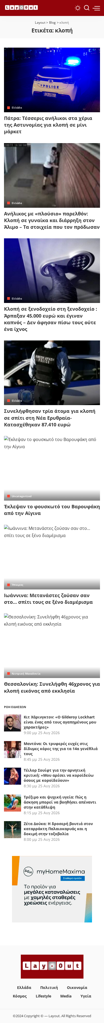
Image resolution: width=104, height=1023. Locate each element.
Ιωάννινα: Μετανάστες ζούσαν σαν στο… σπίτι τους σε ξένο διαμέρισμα (48, 598)
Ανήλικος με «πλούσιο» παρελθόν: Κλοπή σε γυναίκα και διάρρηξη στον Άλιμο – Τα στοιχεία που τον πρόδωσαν (52, 220)
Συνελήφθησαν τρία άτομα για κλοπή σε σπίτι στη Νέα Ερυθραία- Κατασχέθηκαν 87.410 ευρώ (49, 417)
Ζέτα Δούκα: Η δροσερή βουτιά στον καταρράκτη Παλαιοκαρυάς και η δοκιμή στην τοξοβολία (58, 828)
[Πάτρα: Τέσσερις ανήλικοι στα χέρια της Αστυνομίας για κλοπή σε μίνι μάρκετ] (52, 80)
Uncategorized (21, 496)
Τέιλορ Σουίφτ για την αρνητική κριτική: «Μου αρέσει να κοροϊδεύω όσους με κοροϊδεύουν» (59, 775)
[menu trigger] (96, 8)
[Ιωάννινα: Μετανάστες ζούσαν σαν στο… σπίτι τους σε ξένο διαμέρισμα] (52, 557)
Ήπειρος (17, 584)
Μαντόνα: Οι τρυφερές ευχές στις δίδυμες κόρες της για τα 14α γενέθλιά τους (61, 748)
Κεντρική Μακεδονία (26, 673)
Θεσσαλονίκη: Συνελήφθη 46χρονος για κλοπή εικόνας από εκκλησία (52, 687)
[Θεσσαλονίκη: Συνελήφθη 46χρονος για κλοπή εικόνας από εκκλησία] (52, 645)
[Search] (86, 8)
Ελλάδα (17, 107)
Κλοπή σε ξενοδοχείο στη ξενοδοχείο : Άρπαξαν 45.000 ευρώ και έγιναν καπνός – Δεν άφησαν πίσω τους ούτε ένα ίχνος (50, 319)
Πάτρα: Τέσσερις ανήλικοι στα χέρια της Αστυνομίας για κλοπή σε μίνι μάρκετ (48, 125)
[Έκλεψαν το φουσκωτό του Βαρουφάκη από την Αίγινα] (52, 468)
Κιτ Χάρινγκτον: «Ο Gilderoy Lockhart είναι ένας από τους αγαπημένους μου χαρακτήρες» (60, 722)
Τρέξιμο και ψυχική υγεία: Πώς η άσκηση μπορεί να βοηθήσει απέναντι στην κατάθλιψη (60, 802)
